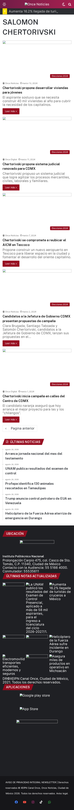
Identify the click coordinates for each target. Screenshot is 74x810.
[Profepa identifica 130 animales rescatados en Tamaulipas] (14, 641)
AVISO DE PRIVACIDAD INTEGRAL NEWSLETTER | (32, 782)
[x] (58, 802)
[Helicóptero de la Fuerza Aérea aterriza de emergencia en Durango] (60, 644)
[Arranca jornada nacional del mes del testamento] (14, 589)
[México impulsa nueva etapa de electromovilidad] (14, 664)
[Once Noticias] (37, 4)
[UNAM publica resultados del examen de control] (37, 608)
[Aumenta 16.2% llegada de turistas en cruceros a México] (60, 592)
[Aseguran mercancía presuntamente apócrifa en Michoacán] (60, 663)
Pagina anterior (22, 428)
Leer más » (11, 111)
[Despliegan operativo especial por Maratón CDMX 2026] (37, 660)
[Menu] (4, 5)
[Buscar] (69, 5)
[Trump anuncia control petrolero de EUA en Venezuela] (37, 641)
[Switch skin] (63, 5)
